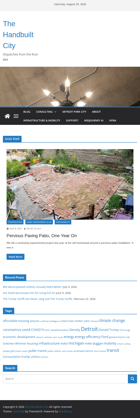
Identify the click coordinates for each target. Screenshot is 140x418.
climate (94, 321)
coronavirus (12, 329)
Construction (15, 222)
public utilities (54, 350)
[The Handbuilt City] (70, 69)
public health (21, 351)
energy (69, 337)
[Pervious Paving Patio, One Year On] (70, 184)
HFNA (112, 120)
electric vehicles (44, 337)
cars (87, 321)
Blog (26, 111)
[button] (54, 111)
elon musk (58, 337)
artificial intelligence (50, 321)
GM (128, 337)
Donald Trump (109, 330)
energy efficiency (88, 337)
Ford (104, 336)
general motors (117, 337)
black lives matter (72, 321)
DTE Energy (124, 330)
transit (113, 350)
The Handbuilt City (18, 35)
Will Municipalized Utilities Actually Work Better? (32, 287)
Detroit (89, 329)
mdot (64, 343)
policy (128, 343)
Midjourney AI (93, 120)
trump (25, 357)
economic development (19, 337)
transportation (12, 356)
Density (74, 330)
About (96, 111)
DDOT (47, 330)
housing (32, 343)
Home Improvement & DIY (39, 222)
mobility (110, 343)
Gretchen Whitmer (14, 343)
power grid (9, 351)
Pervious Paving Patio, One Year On (42, 235)
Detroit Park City (74, 111)
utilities (35, 356)
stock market (100, 351)
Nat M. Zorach (34, 228)
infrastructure (49, 343)
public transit (37, 351)
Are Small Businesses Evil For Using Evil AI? (29, 293)
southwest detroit (83, 351)
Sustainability (63, 222)
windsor (44, 356)
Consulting (44, 111)
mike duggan (94, 343)
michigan (76, 343)
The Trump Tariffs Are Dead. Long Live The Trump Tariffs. (38, 299)
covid (26, 329)
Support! (72, 120)
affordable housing (16, 321)
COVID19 (37, 330)
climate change (111, 320)
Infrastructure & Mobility (41, 120)
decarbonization (60, 330)
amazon (35, 321)
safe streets (67, 351)
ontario (120, 344)
